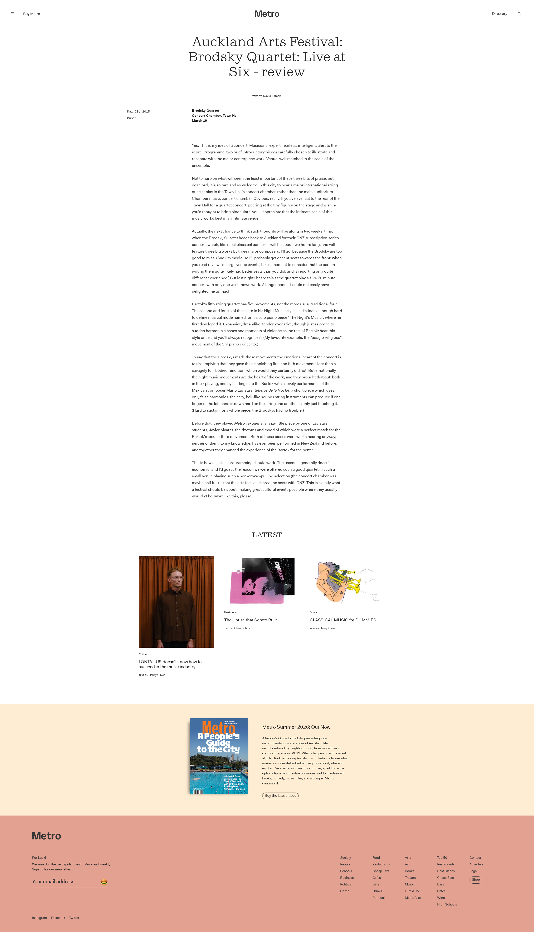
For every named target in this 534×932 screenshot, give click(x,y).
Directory (499, 13)
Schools (346, 871)
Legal (473, 871)
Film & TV (412, 891)
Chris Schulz (237, 628)
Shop (476, 879)
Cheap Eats (381, 871)
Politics (345, 884)
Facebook (58, 918)
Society (345, 857)
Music (132, 118)
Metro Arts (413, 897)
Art (407, 864)
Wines (441, 897)
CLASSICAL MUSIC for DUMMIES (343, 620)
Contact (475, 857)
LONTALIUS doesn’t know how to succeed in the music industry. (170, 664)
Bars (376, 884)
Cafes (377, 877)
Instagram (39, 918)
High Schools (447, 904)
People (345, 864)
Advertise (476, 864)
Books (409, 871)
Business (230, 612)
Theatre (410, 877)
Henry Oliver (152, 675)
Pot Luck (379, 897)
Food (376, 857)
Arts (408, 857)
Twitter (74, 918)
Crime (344, 891)
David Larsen (272, 96)
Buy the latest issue (280, 795)
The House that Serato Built (250, 620)
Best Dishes (446, 871)
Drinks (377, 891)
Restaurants (381, 864)
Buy (31, 13)
